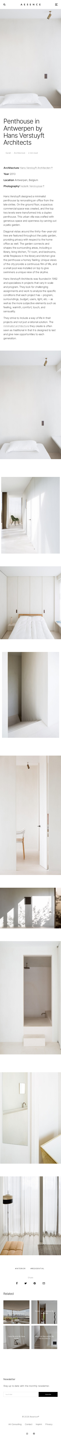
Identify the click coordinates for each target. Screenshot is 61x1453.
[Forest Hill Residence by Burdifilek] (44, 1312)
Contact (28, 1424)
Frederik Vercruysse (30, 186)
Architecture (19, 153)
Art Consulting (15, 1424)
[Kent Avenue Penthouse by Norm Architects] (16, 1312)
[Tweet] (25, 1283)
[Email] (44, 1283)
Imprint (39, 1424)
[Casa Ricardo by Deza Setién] (16, 1337)
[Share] (17, 1283)
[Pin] (35, 1283)
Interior (20, 1268)
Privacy (49, 1424)
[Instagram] (27, 1433)
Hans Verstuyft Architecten (35, 167)
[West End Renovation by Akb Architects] (44, 1337)
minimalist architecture (16, 326)
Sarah (8, 153)
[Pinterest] (33, 1433)
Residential (38, 1268)
